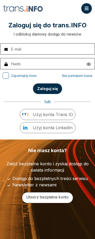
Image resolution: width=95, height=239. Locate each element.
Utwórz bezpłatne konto (47, 197)
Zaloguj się (47, 88)
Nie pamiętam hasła (77, 76)
